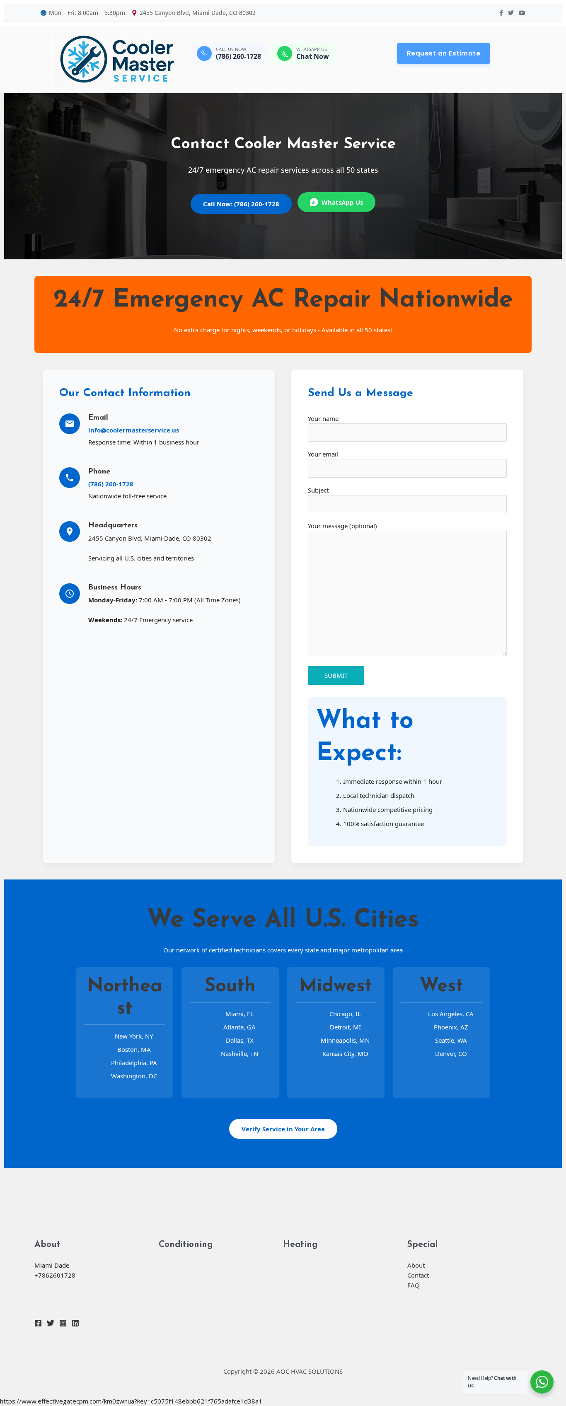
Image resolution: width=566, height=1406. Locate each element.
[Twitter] (50, 1323)
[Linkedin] (75, 1323)
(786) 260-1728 (110, 484)
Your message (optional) (342, 526)
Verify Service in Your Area (283, 1129)
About (416, 1265)
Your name (323, 418)
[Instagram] (63, 1323)
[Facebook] (38, 1323)
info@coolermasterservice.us (133, 430)
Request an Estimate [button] (444, 53)
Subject (318, 490)
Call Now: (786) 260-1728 (241, 204)
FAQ (413, 1285)
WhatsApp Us (342, 202)
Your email (323, 454)
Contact (418, 1275)
